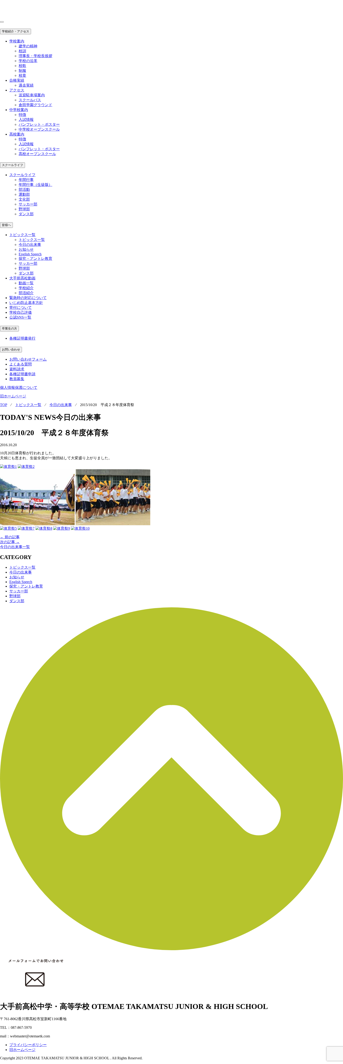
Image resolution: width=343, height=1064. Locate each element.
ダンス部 (26, 214)
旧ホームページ (13, 396)
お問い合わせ (11, 349)
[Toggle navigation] (2, 22)
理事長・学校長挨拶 (35, 56)
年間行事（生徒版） (35, 185)
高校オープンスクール (37, 154)
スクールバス (30, 100)
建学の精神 (28, 46)
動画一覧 (26, 283)
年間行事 (26, 180)
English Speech (30, 254)
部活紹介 (26, 293)
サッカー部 (28, 204)
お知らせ (26, 249)
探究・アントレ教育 (35, 259)
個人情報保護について (18, 387)
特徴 (22, 115)
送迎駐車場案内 (32, 95)
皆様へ (6, 225)
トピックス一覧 (32, 240)
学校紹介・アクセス (15, 31)
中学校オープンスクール (39, 129)
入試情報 (26, 120)
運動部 (24, 194)
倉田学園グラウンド (35, 105)
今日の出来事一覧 (15, 547)
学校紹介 (26, 288)
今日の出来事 (30, 245)
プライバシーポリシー (28, 1045)
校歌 (22, 66)
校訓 (22, 51)
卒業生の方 (9, 328)
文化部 (24, 199)
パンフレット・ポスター (39, 124)
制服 (22, 71)
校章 (22, 75)
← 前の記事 (10, 537)
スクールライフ (12, 165)
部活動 (24, 189)
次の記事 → (10, 542)
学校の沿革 (28, 61)
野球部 (24, 209)
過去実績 (26, 85)
